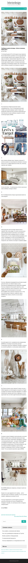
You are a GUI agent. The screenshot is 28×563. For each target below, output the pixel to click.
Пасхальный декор (16, 549)
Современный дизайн (20, 551)
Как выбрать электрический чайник (11, 531)
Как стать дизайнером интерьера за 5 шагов (13, 533)
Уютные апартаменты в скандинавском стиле (13, 540)
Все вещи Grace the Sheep (20, 516)
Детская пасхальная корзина (8, 514)
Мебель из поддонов (9, 549)
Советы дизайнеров (12, 551)
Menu (3, 8)
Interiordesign (14, 3)
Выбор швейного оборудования (10, 535)
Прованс (21, 549)
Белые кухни (3, 549)
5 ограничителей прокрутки (9, 538)
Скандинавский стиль (5, 551)
